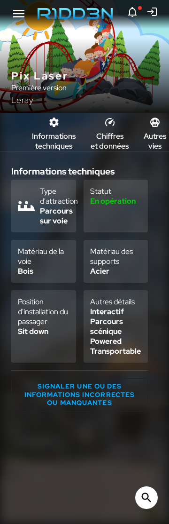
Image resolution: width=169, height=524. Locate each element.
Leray (22, 100)
